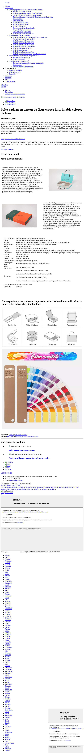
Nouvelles (8, 78)
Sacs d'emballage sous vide (22, 32)
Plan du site (16, 485)
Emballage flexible (52, 487)
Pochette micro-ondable (20, 24)
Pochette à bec (17, 19)
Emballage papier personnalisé (19, 61)
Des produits (9, 8)
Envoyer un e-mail (7, 493)
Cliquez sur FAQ (8, 150)
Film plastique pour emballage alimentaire (20, 489)
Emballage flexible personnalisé (19, 35)
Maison (7, 6)
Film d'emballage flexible (9, 487)
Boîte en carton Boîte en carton (23, 67)
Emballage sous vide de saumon (23, 44)
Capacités (12, 74)
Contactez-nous (10, 81)
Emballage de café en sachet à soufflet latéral (27, 13)
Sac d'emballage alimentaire (22, 11)
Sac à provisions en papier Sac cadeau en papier (28, 63)
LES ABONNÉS (6, 473)
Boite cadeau (17, 65)
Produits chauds (6, 485)
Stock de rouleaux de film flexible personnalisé (24, 56)
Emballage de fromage (20, 50)
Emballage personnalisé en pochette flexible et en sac (26, 10)
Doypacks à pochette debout (22, 30)
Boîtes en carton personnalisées (45, 489)
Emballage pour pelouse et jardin (23, 41)
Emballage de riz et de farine (22, 48)
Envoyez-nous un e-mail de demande (13, 139)
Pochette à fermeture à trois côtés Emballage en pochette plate (33, 17)
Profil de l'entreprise (15, 70)
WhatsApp (4, 85)
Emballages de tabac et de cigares (24, 46)
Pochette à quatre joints (20, 22)
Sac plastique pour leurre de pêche (24, 39)
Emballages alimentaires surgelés (23, 43)
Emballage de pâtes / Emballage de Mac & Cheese (29, 54)
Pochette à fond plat (19, 26)
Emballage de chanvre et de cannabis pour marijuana (30, 37)
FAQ (6, 79)
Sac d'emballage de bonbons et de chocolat (27, 15)
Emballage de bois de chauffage (23, 52)
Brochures (8, 76)
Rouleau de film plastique (21, 57)
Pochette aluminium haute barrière (24, 28)
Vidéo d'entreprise (15, 72)
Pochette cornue (18, 21)
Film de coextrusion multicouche (23, 33)
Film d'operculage (19, 59)
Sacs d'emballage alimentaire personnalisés (31, 487)
